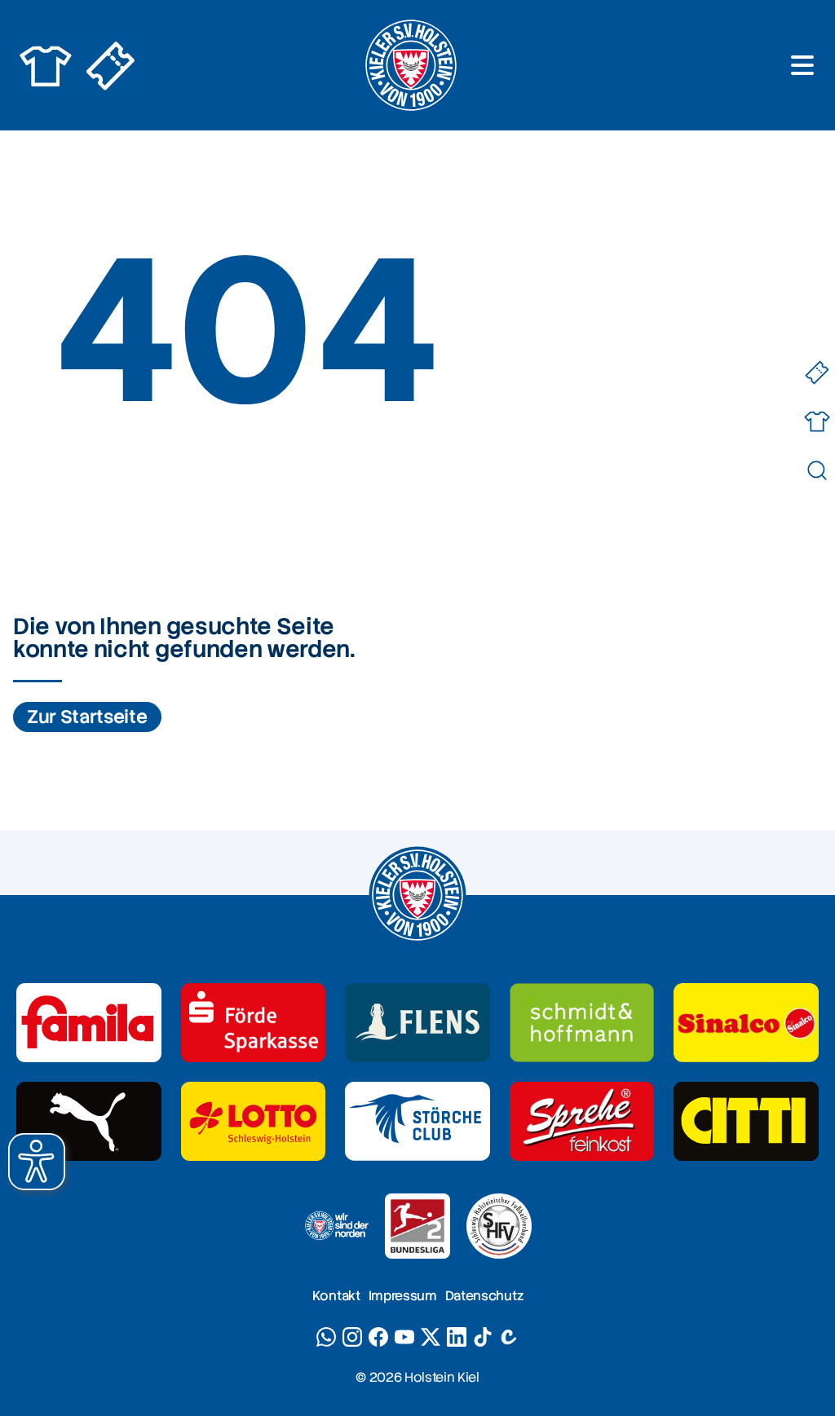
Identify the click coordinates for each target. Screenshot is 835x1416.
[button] (36, 1161)
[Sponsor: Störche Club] (417, 1121)
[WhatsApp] (326, 1337)
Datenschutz (484, 1295)
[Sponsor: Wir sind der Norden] (336, 1226)
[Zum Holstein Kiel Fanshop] (45, 65)
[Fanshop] (816, 421)
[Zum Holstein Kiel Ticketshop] (111, 65)
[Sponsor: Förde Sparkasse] (253, 1022)
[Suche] (816, 470)
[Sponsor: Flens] (417, 1022)
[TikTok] (483, 1337)
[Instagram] (352, 1337)
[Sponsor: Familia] (88, 1022)
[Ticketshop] (816, 372)
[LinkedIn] (456, 1337)
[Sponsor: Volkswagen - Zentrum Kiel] (582, 1022)
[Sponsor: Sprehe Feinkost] (582, 1121)
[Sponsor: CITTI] (746, 1121)
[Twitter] (430, 1337)
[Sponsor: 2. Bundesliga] (417, 1226)
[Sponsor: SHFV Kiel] (499, 1226)
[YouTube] (404, 1337)
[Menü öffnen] (802, 65)
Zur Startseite (87, 717)
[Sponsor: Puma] (88, 1121)
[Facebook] (378, 1337)
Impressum (403, 1295)
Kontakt (336, 1295)
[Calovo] (509, 1337)
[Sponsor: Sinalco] (746, 1022)
